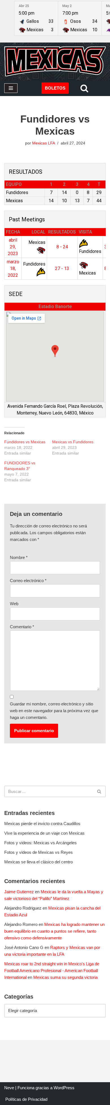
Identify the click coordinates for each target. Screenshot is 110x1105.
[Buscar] (84, 88)
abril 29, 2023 (13, 246)
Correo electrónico (28, 580)
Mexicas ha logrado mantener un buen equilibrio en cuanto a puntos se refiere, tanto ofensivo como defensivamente (54, 931)
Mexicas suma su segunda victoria (65, 977)
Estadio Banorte (55, 306)
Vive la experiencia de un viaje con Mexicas (44, 833)
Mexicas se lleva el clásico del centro (38, 861)
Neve (9, 1087)
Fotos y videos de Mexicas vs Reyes (38, 852)
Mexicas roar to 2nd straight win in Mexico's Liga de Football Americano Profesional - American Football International (51, 970)
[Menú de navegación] (10, 88)
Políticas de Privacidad (26, 1099)
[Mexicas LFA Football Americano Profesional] (55, 61)
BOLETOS (55, 88)
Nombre (19, 557)
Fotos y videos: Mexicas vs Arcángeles (40, 842)
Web (14, 603)
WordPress (64, 1087)
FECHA (13, 232)
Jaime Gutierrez (19, 891)
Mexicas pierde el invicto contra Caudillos (42, 823)
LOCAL (38, 232)
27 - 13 (62, 268)
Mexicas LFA (43, 143)
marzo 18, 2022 (13, 268)
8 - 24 (62, 246)
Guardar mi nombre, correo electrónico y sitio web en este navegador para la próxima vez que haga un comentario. (54, 710)
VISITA (85, 232)
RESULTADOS (62, 232)
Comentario (22, 626)
